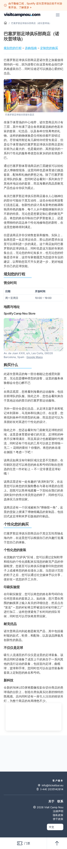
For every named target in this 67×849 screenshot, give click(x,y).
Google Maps (34, 357)
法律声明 (58, 811)
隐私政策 (58, 815)
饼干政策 (58, 818)
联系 (60, 801)
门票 (27, 843)
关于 (51, 801)
